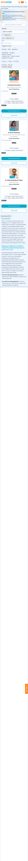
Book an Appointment (14, 111)
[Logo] (6, 2)
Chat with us (26, 689)
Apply (9, 67)
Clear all (8, 38)
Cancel (4, 67)
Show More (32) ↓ (6, 216)
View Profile (14, 115)
